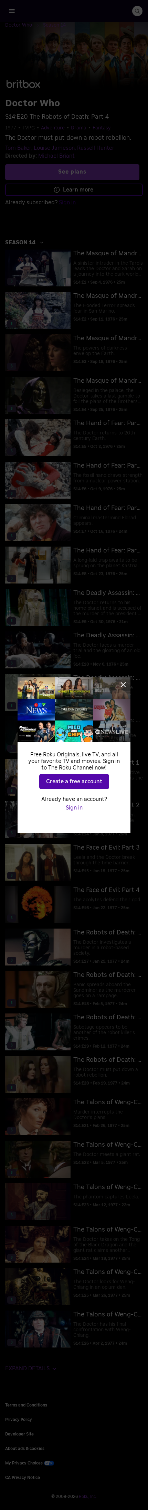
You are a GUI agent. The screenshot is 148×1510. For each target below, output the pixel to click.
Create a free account (74, 781)
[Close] (123, 684)
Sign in (74, 808)
